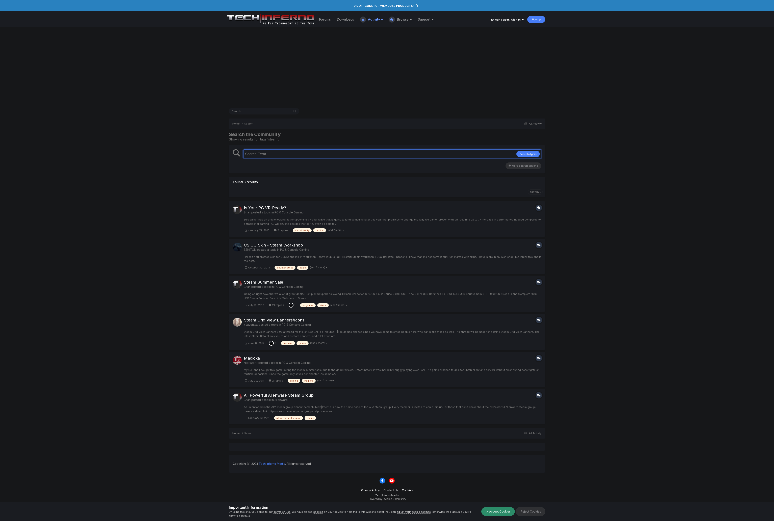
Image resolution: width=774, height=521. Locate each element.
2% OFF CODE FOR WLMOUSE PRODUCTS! (384, 5)
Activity (374, 19)
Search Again (528, 154)
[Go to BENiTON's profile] (237, 247)
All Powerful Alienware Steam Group (279, 395)
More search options (524, 165)
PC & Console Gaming (289, 212)
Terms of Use (282, 511)
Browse (403, 19)
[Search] (294, 111)
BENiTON (250, 249)
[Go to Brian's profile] (237, 209)
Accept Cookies (499, 511)
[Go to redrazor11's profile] (237, 360)
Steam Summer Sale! (264, 282)
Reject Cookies (530, 511)
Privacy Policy (370, 490)
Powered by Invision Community (387, 498)
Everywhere (278, 111)
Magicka (252, 358)
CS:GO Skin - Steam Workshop (273, 245)
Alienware (281, 399)
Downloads (345, 19)
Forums (325, 19)
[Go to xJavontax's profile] (237, 322)
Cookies (407, 490)
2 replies (282, 230)
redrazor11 (251, 362)
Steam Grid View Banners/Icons (274, 320)
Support (424, 19)
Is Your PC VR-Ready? (265, 207)
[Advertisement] (387, 68)
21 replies (277, 305)
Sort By (535, 192)
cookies (318, 511)
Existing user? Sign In (506, 19)
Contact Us (391, 490)
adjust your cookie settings (414, 511)
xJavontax (251, 324)
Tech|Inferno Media (272, 463)
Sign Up (536, 19)
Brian (247, 212)
